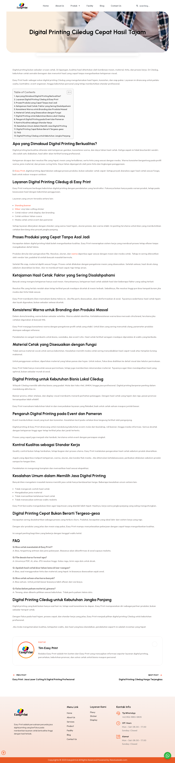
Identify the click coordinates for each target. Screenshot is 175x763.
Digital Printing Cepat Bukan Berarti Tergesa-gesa (39, 129)
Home (46, 5)
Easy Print (20, 170)
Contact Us (116, 5)
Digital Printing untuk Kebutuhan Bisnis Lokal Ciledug (40, 116)
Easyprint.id (72, 760)
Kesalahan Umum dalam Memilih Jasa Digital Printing (42, 126)
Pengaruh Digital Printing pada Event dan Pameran (40, 119)
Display (93, 720)
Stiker (17, 209)
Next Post (153, 675)
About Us (59, 5)
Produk (74, 5)
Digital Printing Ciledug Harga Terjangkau (140, 679)
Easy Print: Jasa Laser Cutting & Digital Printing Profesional (43, 679)
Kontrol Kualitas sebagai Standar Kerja (34, 122)
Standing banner (23, 205)
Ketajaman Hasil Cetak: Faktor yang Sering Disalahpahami (43, 106)
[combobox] (154, 5)
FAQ (19, 132)
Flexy (92, 712)
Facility (90, 5)
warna (74, 253)
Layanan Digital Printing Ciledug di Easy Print (37, 99)
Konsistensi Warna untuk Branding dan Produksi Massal (41, 109)
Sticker (93, 716)
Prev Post (21, 675)
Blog (102, 5)
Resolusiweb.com (118, 760)
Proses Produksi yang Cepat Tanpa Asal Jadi (36, 103)
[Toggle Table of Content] (68, 92)
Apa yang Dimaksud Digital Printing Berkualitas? (38, 96)
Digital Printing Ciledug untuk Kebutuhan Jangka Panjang (43, 136)
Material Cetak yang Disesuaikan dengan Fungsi (38, 112)
